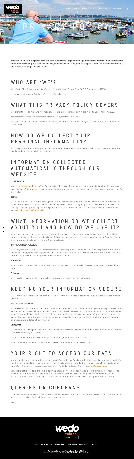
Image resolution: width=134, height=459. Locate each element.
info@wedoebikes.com (99, 366)
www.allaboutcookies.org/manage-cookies (29, 210)
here (96, 189)
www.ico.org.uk (59, 397)
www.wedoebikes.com (30, 186)
